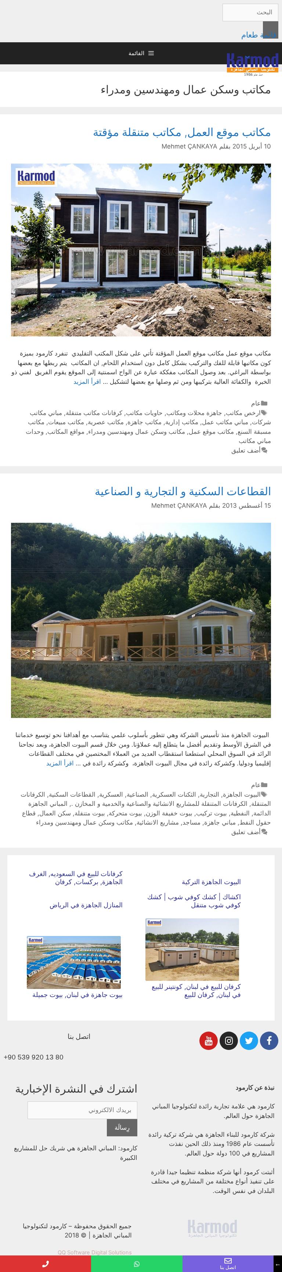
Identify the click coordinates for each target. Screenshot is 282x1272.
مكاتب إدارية (181, 422)
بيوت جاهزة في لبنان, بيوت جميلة (77, 994)
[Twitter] (249, 1041)
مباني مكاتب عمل (225, 422)
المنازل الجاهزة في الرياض (86, 905)
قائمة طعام (258, 34)
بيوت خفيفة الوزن (169, 813)
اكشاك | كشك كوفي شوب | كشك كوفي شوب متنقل (194, 901)
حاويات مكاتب (144, 413)
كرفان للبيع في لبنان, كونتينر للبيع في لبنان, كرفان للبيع (196, 990)
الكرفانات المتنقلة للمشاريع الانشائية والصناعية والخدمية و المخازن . (159, 803)
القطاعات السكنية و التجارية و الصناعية (183, 491)
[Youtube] (208, 1041)
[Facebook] (269, 1041)
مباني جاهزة (220, 822)
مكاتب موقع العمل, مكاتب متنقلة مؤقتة (182, 132)
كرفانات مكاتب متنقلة (94, 413)
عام (256, 403)
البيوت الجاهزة (242, 794)
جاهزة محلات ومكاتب (194, 413)
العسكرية (111, 794)
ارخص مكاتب (243, 413)
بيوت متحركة (125, 813)
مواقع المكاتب (65, 431)
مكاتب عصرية (106, 422)
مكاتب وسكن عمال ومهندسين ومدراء (136, 431)
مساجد (191, 822)
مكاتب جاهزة (144, 422)
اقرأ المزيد (87, 381)
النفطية (240, 813)
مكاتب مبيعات (66, 422)
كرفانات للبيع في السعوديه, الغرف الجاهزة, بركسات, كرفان (76, 878)
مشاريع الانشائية (158, 822)
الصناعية (137, 794)
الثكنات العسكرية (174, 794)
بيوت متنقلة (90, 813)
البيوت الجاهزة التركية (211, 882)
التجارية (209, 794)
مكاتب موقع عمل (211, 431)
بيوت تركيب (211, 813)
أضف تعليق (246, 450)
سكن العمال (55, 813)
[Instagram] (229, 1041)
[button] (248, 57)
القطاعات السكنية (72, 794)
